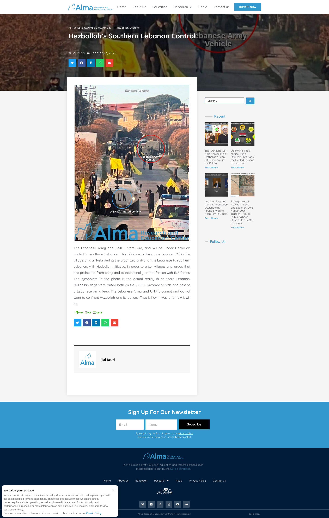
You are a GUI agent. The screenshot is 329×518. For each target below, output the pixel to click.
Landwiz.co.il (254, 514)
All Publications (77, 27)
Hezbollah (123, 27)
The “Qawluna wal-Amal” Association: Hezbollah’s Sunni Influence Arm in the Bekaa (216, 157)
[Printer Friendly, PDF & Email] (88, 312)
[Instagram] (169, 504)
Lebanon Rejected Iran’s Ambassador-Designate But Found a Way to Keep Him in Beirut (216, 207)
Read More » (211, 167)
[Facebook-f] (160, 504)
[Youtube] (177, 504)
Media (202, 7)
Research (181, 7)
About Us (139, 7)
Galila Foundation (180, 468)
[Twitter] (142, 504)
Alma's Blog (94, 27)
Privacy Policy (197, 480)
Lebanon (135, 27)
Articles (106, 27)
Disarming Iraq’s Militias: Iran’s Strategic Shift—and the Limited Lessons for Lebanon (242, 157)
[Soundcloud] (186, 504)
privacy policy (185, 433)
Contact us (221, 7)
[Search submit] (250, 100)
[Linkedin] (151, 504)
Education (159, 7)
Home (121, 7)
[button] (72, 63)
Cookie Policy (93, 513)
